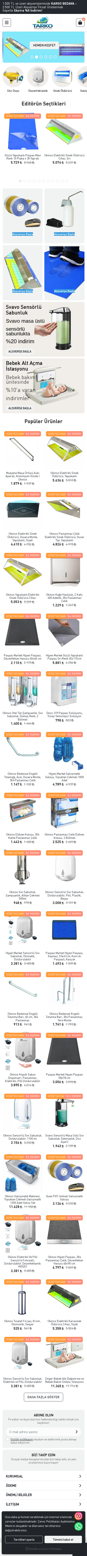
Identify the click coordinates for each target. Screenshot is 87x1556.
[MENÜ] (7, 22)
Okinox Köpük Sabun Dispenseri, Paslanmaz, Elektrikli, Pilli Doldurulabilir (22, 1077)
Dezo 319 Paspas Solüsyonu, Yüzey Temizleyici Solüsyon (64, 714)
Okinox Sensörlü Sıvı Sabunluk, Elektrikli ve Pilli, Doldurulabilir (22, 1380)
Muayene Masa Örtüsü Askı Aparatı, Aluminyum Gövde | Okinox (22, 476)
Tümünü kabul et (63, 1539)
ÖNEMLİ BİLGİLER (19, 1495)
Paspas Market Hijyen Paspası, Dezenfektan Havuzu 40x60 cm (22, 657)
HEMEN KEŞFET (43, 45)
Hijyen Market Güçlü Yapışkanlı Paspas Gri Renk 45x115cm (64, 657)
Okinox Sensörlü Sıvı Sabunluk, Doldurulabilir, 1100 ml (22, 1137)
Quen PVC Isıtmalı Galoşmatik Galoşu (64, 1197)
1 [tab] (31, 56)
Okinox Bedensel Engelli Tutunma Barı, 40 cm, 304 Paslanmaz (22, 1017)
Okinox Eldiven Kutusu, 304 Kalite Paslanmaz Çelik (22, 836)
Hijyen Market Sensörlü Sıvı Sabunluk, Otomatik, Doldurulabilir (22, 956)
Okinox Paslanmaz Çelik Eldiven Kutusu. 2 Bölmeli (64, 836)
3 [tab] (41, 56)
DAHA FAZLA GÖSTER (43, 1397)
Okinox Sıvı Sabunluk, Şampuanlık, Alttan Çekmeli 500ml (23, 895)
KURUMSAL (14, 1476)
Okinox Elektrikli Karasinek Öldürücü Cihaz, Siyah (64, 1322)
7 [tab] (48, 180)
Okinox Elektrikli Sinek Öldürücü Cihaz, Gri (64, 157)
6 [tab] (55, 56)
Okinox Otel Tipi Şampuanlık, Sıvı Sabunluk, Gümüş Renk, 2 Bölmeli (23, 716)
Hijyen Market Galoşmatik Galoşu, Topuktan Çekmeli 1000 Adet (64, 777)
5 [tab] (50, 56)
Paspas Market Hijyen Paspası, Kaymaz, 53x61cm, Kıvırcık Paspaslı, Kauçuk (64, 956)
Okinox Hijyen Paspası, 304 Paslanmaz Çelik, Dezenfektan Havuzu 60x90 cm (64, 1260)
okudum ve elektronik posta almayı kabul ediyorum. (43, 1441)
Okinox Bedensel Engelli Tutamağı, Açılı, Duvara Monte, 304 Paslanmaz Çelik (22, 777)
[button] (76, 1432)
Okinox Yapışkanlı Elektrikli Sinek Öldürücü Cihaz (22, 596)
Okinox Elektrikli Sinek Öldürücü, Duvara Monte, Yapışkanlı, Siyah (22, 537)
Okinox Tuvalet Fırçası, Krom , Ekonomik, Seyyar (22, 1322)
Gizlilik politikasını (22, 1439)
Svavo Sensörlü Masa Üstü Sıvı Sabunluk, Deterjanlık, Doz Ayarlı (64, 1138)
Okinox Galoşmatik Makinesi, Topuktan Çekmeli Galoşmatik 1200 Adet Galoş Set (22, 1199)
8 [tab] (52, 180)
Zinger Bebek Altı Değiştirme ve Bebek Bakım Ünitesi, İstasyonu (64, 1380)
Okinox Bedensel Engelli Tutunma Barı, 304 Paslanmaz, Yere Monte (64, 1017)
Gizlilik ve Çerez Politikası (45, 1549)
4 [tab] (45, 56)
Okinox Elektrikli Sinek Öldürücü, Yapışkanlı (64, 474)
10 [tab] (62, 180)
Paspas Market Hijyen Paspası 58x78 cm (64, 1076)
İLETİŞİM (12, 1504)
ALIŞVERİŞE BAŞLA (19, 351)
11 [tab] (66, 180)
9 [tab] (57, 180)
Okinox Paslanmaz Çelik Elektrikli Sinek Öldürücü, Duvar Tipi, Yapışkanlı (64, 537)
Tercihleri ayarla (24, 1539)
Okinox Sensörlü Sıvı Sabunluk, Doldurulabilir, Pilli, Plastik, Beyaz (64, 895)
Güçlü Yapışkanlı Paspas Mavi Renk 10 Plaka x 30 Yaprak (23, 157)
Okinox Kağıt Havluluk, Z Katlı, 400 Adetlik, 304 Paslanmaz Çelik (64, 598)
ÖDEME (11, 1485)
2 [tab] (36, 56)
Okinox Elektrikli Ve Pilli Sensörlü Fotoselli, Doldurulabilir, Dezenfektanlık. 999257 (22, 1261)
